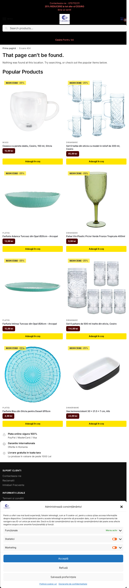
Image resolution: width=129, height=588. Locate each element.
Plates (6, 233)
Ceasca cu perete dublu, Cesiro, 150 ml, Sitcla (27, 146)
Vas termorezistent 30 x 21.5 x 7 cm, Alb (88, 411)
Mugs (6, 142)
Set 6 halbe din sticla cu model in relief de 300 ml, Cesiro (93, 147)
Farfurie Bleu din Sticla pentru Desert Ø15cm (26, 411)
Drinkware (72, 142)
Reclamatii (8, 480)
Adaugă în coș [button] (32, 161)
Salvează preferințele (63, 577)
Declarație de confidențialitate (73, 584)
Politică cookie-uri (48, 584)
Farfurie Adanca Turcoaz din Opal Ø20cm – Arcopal (30, 236)
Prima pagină (9, 48)
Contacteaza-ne (12, 476)
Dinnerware (72, 408)
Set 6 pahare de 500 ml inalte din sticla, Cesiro (91, 323)
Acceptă (63, 558)
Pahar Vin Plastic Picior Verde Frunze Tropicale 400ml (95, 236)
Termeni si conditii (13, 498)
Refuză (63, 567)
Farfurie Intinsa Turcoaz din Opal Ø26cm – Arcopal (30, 323)
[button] (121, 506)
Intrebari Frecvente (13, 485)
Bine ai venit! (64, 9)
